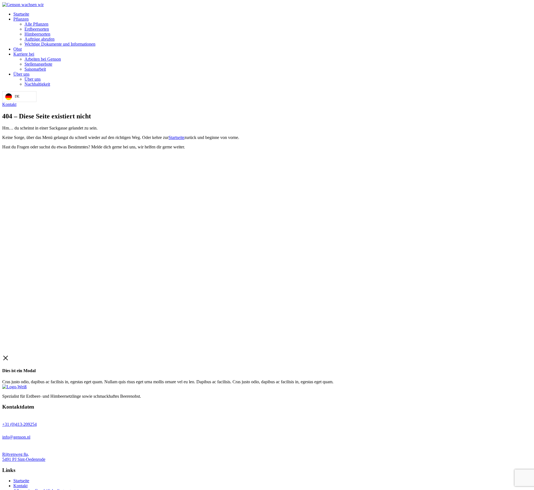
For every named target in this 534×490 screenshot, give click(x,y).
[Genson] (14, 386)
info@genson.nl (16, 437)
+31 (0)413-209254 (19, 424)
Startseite (176, 137)
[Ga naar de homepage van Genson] (23, 4)
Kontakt (9, 104)
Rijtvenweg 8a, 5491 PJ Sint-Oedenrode (23, 457)
